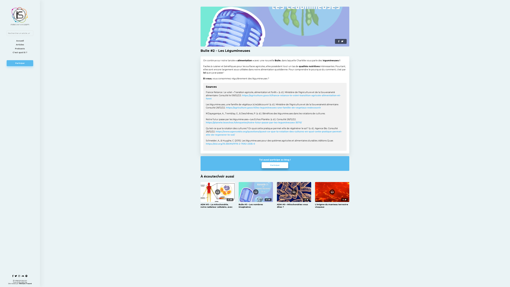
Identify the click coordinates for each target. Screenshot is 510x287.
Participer (20, 63)
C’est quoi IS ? (20, 52)
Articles (20, 44)
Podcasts (20, 48)
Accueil (20, 41)
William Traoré (25, 283)
